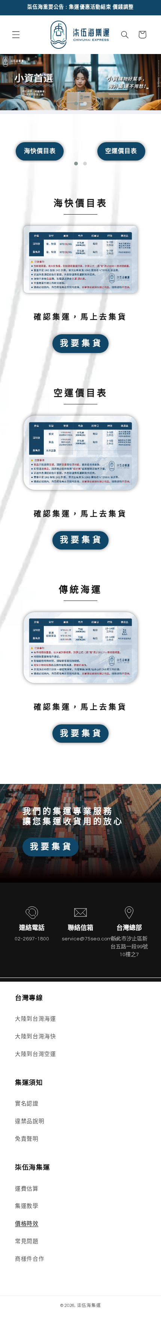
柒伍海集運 (89, 1305)
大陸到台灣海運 (35, 1019)
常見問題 (27, 1241)
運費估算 (27, 1189)
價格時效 (27, 1224)
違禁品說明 (29, 1121)
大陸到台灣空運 (35, 1054)
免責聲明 (27, 1139)
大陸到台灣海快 (35, 1036)
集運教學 (27, 1206)
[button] (15, 34)
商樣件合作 (29, 1259)
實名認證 (27, 1104)
